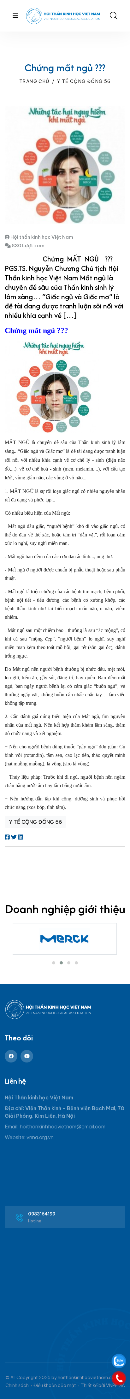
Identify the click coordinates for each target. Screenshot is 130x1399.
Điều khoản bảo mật (54, 1385)
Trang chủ (34, 81)
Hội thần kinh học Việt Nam (41, 237)
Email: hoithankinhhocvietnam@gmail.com (55, 1126)
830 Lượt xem (27, 246)
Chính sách (17, 1385)
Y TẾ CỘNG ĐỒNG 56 (84, 81)
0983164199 (42, 1214)
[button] (53, 963)
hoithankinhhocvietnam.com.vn (91, 1377)
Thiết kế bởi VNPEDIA (103, 1385)
